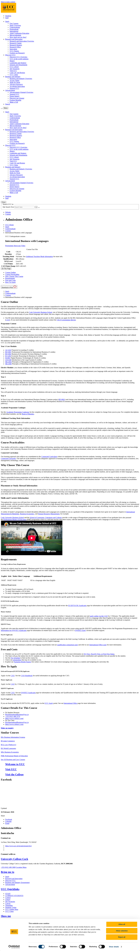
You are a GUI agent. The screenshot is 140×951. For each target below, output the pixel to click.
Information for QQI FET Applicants (13, 630)
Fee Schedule (15, 658)
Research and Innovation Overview (22, 41)
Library (7, 899)
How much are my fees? (18, 37)
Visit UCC (13, 71)
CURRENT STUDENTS (14, 896)
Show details (114, 947)
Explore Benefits (15, 100)
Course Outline (10, 272)
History (12, 61)
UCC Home (9, 225)
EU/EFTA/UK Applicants (77, 605)
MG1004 (8, 362)
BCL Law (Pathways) (8, 745)
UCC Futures (14, 51)
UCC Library (14, 67)
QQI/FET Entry (80, 630)
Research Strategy (16, 45)
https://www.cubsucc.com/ (14, 718)
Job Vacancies (14, 69)
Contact (8, 898)
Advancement (10, 884)
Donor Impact (14, 96)
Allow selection (122, 931)
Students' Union (10, 907)
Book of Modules (28, 414)
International (14, 31)
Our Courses (14, 23)
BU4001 (62, 399)
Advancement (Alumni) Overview (21, 92)
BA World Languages (8, 748)
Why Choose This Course (14, 276)
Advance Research (16, 84)
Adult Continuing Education (19, 33)
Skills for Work (15, 82)
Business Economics (27, 514)
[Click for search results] (39, 207)
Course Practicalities (12, 274)
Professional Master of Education (14, 519)
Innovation (13, 49)
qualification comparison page (67, 645)
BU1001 (8, 352)
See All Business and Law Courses (13, 759)
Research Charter (16, 43)
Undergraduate (15, 27)
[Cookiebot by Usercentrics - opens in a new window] (14, 946)
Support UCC (14, 88)
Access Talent (14, 80)
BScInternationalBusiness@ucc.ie (17, 714)
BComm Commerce (8, 741)
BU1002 (8, 354)
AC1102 (8, 350)
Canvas (7, 903)
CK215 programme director (66, 320)
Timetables (9, 905)
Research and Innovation (13, 879)
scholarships (17, 660)
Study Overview (15, 25)
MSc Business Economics (10, 752)
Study (7, 227)
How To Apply (10, 282)
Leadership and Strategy (18, 63)
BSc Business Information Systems (13, 737)
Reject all (121, 937)
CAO (8, 320)
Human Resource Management (49, 514)
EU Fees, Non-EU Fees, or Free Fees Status (99, 654)
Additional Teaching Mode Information (39, 256)
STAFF (7, 894)
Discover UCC (10, 880)
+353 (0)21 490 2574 (12, 716)
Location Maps (21, 867)
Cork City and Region (17, 73)
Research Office (15, 47)
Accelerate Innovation (17, 86)
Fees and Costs (10, 280)
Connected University (8, 458)
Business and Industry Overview (21, 78)
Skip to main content (8, 2)
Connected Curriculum (49, 456)
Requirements (10, 278)
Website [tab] (8, 212)
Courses (8, 231)
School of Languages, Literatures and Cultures (46, 517)
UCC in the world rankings (19, 59)
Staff (7, 18)
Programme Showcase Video (15, 246)
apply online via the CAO (99, 616)
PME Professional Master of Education (14, 756)
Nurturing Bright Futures (22, 662)
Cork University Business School (40, 312)
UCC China (14, 75)
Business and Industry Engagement (17, 882)
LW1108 (8, 360)
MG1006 (8, 364)
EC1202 (8, 356)
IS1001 (7, 358)
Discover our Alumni (17, 98)
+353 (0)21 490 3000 (8, 867)
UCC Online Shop (11, 909)
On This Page (6, 268)
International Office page (98, 645)
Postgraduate (14, 29)
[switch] (63, 946)
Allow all (121, 924)
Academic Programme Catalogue (17, 412)
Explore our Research (17, 53)
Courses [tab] (8, 214)
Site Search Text (8, 207)
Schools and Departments (18, 65)
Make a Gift (14, 102)
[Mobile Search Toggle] (2, 108)
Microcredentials (15, 35)
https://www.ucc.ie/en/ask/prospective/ (18, 846)
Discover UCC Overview (18, 57)
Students (8, 16)
